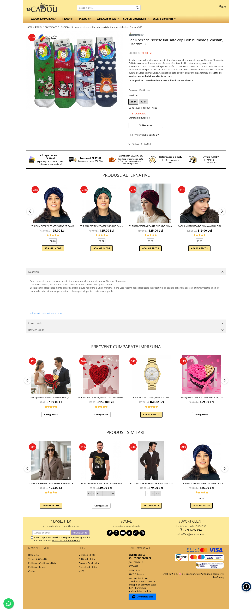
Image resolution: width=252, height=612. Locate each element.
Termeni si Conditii (37, 559)
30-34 (143, 101)
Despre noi (33, 554)
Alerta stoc (147, 125)
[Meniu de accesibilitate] (246, 586)
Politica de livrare (37, 567)
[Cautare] (137, 8)
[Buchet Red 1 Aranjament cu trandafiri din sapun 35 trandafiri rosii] (101, 374)
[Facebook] (110, 533)
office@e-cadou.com (193, 534)
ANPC (81, 571)
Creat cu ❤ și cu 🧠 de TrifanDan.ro (180, 573)
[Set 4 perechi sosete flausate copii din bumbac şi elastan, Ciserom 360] (74, 70)
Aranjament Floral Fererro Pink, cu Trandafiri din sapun (202, 397)
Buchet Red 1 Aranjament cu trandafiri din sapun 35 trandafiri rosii (101, 397)
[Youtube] (123, 533)
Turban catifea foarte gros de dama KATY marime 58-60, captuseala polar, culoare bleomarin (52, 226)
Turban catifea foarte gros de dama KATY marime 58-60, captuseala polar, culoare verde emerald (101, 226)
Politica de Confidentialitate (66, 540)
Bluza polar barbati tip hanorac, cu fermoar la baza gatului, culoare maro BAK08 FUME (151, 483)
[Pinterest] (116, 533)
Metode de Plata (87, 554)
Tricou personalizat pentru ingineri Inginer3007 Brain (101, 483)
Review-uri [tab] (36, 329)
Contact (32, 571)
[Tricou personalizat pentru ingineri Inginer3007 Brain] (101, 460)
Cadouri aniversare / (47, 27)
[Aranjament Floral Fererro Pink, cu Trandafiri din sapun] (201, 374)
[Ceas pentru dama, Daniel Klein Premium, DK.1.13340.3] (151, 374)
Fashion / (65, 27)
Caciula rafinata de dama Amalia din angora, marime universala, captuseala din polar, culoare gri (199, 226)
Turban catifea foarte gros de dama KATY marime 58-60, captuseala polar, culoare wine (150, 226)
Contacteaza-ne (145, 596)
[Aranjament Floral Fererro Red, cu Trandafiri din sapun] (50, 374)
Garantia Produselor (89, 563)
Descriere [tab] (33, 272)
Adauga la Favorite (141, 143)
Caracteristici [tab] (35, 323)
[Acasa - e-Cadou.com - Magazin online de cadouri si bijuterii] (43, 8)
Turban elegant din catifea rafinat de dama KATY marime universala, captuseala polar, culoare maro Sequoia (51, 483)
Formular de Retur (88, 567)
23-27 (133, 101)
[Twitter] (129, 533)
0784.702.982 (193, 529)
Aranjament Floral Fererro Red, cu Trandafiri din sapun (50, 397)
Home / (30, 27)
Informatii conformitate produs (46, 313)
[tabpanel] (74, 70)
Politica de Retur (87, 559)
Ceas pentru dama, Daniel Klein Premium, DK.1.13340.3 (151, 397)
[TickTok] (136, 533)
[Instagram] (142, 533)
